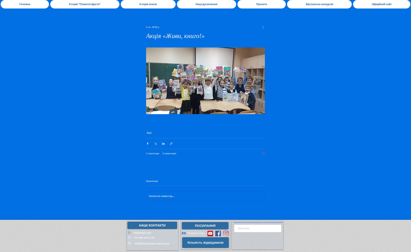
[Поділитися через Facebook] (147, 143)
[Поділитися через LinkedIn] (163, 143)
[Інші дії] (263, 27)
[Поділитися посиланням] (171, 143)
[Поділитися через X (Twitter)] (155, 143)
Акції (149, 132)
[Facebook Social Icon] (218, 233)
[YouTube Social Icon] (210, 233)
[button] (206, 4)
